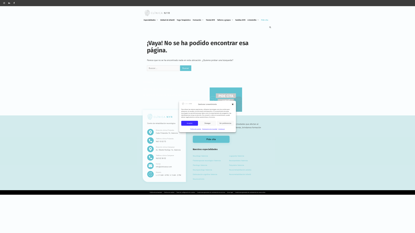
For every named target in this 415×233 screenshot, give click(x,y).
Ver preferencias (225, 123)
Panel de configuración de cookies (185, 192)
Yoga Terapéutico (184, 20)
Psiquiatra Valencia (236, 165)
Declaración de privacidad (209, 129)
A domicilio (252, 20)
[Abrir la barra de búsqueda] (270, 27)
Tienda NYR (210, 20)
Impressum (221, 129)
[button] (233, 104)
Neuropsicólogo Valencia (202, 170)
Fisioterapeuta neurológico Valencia (207, 160)
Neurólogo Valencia (200, 156)
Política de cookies (195, 129)
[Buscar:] (163, 68)
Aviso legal (230, 192)
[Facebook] (14, 3)
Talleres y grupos (224, 20)
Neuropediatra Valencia (238, 160)
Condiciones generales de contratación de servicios (211, 192)
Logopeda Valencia (236, 156)
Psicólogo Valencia (200, 165)
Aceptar (190, 123)
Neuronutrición (198, 179)
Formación (197, 20)
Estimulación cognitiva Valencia (205, 174)
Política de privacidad (156, 192)
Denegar (207, 123)
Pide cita (264, 20)
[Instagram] (4, 3)
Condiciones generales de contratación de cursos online (250, 192)
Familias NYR (240, 20)
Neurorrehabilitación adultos (240, 170)
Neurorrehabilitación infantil (240, 174)
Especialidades (150, 20)
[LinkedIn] (9, 3)
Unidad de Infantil (167, 20)
